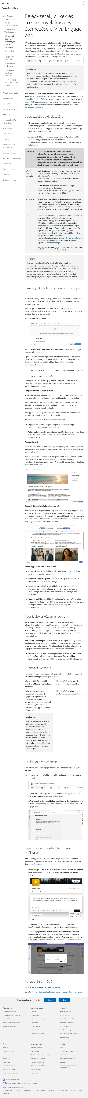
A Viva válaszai (43, 178)
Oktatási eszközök (65, 1015)
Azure (4, 1055)
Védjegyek (51, 1090)
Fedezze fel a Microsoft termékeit (12, 1022)
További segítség (9, 180)
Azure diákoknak (64, 1037)
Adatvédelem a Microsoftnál (67, 1058)
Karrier (61, 1047)
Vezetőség (7, 163)
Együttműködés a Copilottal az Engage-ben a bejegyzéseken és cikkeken (53, 992)
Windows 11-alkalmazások (10, 1026)
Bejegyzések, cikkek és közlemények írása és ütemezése (9, 41)
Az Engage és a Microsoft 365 (9, 146)
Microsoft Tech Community (38, 1058)
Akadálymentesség (10, 93)
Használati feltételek (39, 1090)
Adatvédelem (27, 1090)
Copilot (6, 139)
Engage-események (10, 153)
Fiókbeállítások (9, 98)
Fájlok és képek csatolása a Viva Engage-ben (42, 987)
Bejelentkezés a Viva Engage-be (10, 30)
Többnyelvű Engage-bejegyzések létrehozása (9, 55)
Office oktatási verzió (65, 1026)
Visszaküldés (34, 1022)
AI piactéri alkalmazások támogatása (41, 1055)
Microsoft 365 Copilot (9, 1069)
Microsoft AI (6, 1047)
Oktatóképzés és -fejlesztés (67, 1030)
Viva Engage (8, 16)
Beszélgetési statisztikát (34, 107)
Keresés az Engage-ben (12, 158)
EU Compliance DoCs (76, 1090)
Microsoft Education (65, 1012)
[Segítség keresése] (8, 3)
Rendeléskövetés (36, 1026)
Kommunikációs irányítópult (9, 121)
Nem (64, 1000)
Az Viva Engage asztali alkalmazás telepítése (11, 82)
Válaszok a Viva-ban (11, 109)
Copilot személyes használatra (11, 1015)
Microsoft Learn (35, 1051)
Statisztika (7, 104)
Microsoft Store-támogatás (38, 1019)
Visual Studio (34, 1073)
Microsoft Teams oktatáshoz (67, 1019)
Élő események (9, 169)
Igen (50, 1000)
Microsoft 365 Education (66, 1022)
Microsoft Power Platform (38, 1066)
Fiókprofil (33, 1012)
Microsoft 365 (6, 1019)
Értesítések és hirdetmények (9, 64)
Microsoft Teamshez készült (10, 1073)
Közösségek (7, 128)
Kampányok (7, 114)
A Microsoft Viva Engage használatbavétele (11, 22)
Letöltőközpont (35, 1015)
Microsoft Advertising (9, 1066)
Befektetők (62, 1062)
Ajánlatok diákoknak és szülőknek (69, 1033)
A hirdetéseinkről (62, 1090)
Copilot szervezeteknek (9, 1012)
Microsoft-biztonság (8, 1051)
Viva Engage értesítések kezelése (9, 73)
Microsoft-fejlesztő (36, 1047)
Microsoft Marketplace (37, 1062)
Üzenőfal (6, 174)
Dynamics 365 (7, 1058)
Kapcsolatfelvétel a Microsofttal (11, 1090)
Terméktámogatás (9, 8)
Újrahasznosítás (35, 1030)
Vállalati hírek (63, 1055)
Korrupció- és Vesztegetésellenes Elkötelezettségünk (69, 1066)
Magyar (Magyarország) (12, 1079)
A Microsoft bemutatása (66, 1051)
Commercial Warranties (37, 1033)
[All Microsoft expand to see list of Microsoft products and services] (3, 3)
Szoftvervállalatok (36, 1069)
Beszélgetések (8, 133)
